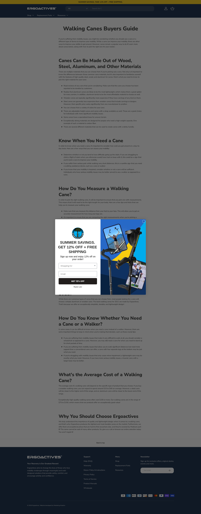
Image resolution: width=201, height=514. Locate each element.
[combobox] (77, 266)
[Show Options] (95, 266)
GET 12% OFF (77, 281)
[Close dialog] (144, 221)
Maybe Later (78, 286)
